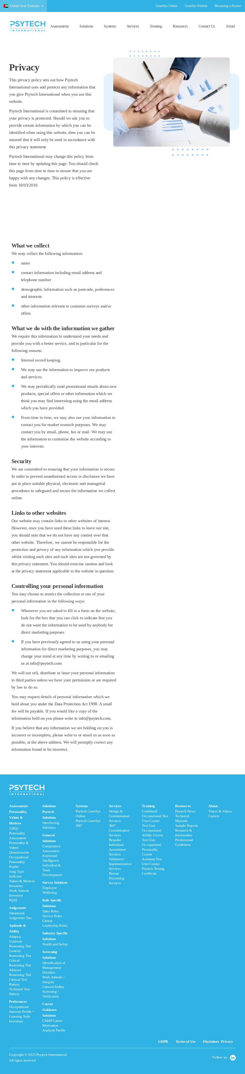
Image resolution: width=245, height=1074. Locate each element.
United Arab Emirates (24, 6)
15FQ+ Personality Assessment (17, 833)
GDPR (163, 1041)
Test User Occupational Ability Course (152, 830)
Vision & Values (220, 811)
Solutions (86, 26)
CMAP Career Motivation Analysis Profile (53, 1025)
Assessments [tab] (22, 913)
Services (133, 26)
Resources (180, 26)
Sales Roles (50, 911)
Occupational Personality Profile (18, 862)
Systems (110, 26)
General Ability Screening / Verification (53, 991)
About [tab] (220, 811)
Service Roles (52, 916)
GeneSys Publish (196, 6)
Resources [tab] (186, 825)
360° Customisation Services (119, 830)
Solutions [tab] (55, 918)
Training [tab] (155, 839)
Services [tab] (120, 844)
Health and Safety (55, 944)
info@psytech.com (46, 663)
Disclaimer (211, 1041)
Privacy (227, 1041)
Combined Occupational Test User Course (155, 816)
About (230, 26)
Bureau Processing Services (116, 878)
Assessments (59, 26)
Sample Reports (186, 825)
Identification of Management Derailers (53, 967)
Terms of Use (186, 1041)
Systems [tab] (88, 815)
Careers (213, 816)
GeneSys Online (167, 6)
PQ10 (13, 900)
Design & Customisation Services (119, 816)
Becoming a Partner (228, 6)
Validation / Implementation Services (120, 864)
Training (156, 26)
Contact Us (207, 26)
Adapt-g (15, 936)
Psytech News (185, 811)
